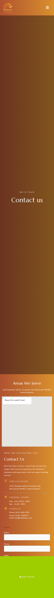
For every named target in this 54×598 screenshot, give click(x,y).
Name (6, 532)
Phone (6, 544)
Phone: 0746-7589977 (19, 515)
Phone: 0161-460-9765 (19, 512)
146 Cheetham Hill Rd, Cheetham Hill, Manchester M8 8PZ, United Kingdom (27, 391)
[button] (47, 7)
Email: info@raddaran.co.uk (20, 518)
